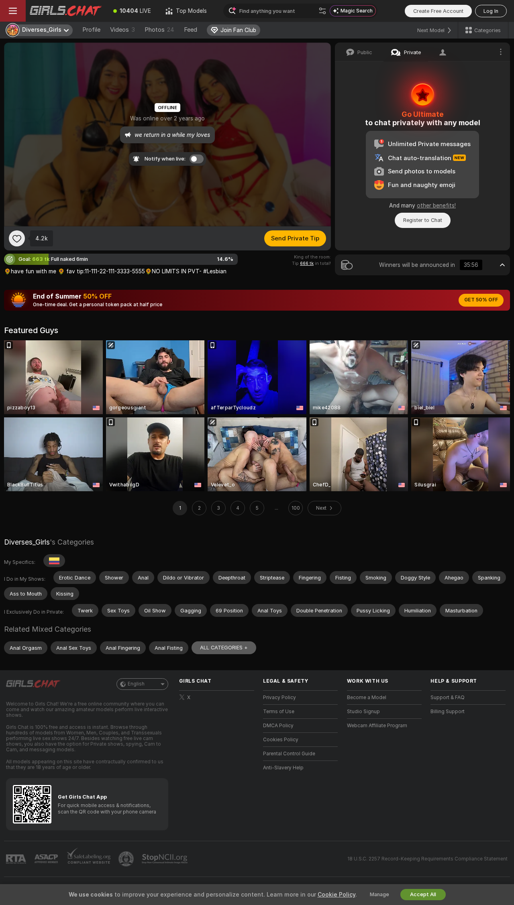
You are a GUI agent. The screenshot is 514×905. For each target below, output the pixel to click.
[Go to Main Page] (66, 11)
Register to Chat (422, 220)
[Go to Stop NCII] (165, 859)
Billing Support (447, 711)
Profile (91, 29)
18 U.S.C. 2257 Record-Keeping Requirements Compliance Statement (427, 859)
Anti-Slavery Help (283, 768)
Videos (122, 29)
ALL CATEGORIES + (224, 648)
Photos (159, 29)
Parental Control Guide (289, 754)
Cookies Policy (280, 739)
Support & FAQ (447, 697)
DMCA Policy (278, 725)
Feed (190, 29)
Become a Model (366, 697)
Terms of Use (278, 711)
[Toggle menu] (13, 11)
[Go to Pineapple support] (126, 858)
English (136, 684)
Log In (490, 11)
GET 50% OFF (481, 300)
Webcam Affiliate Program (377, 725)
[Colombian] (54, 560)
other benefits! (436, 205)
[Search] (322, 10)
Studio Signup (363, 711)
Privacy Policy (279, 697)
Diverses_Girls (27, 542)
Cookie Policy (336, 894)
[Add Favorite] (17, 238)
